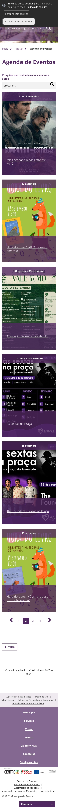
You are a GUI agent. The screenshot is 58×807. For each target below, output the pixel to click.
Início (5, 48)
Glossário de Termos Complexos (28, 703)
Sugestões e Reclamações (18, 696)
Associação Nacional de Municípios (19, 791)
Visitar (19, 48)
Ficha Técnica (7, 700)
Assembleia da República (27, 787)
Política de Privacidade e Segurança (35, 700)
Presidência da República (27, 784)
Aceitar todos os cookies (18, 21)
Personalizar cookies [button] (16, 13)
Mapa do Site (41, 696)
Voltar (11, 647)
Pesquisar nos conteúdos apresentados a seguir (25, 77)
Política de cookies (37, 7)
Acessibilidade (48, 791)
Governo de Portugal (27, 781)
